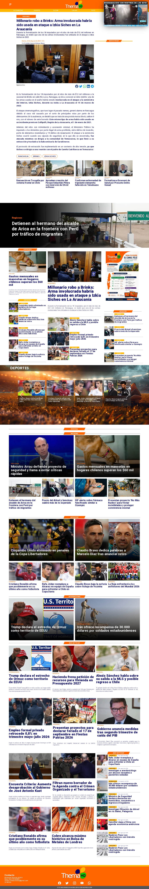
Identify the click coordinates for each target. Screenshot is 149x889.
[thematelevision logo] (74, 881)
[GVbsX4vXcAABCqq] (74, 281)
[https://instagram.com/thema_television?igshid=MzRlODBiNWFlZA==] (75, 884)
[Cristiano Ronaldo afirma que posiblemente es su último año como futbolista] (13, 332)
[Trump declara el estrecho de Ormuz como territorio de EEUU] (30, 670)
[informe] (102, 798)
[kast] (30, 779)
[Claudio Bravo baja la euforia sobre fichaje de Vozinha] (13, 356)
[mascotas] (27, 272)
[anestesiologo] (102, 773)
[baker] (102, 811)
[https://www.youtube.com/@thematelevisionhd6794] (82, 884)
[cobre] (73, 831)
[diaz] (13, 319)
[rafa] (13, 344)
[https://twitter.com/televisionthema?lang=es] (67, 884)
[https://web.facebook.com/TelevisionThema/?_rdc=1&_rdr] (60, 884)
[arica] (109, 318)
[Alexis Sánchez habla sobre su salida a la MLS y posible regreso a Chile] (117, 670)
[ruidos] (109, 357)
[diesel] (109, 331)
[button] (23, 156)
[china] (102, 824)
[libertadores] (102, 837)
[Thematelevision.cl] (10, 5)
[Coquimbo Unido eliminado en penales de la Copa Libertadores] (13, 307)
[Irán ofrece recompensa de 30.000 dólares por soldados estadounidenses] (102, 785)
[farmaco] (109, 344)
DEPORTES (24, 381)
